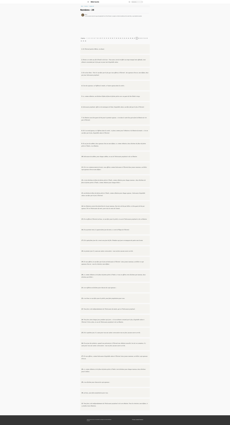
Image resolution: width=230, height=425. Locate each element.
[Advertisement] (115, 27)
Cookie (137, 419)
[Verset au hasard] (129, 2)
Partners (141, 419)
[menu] (88, 2)
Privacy (133, 419)
